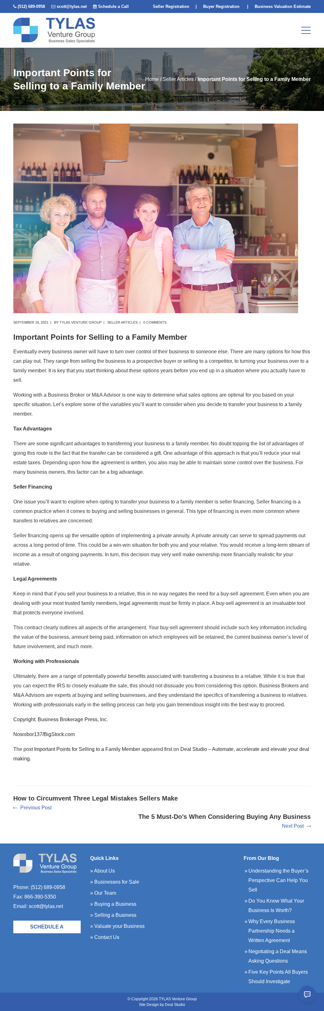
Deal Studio (175, 1004)
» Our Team (103, 893)
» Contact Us (104, 937)
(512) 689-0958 (31, 6)
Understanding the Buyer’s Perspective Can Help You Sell (278, 880)
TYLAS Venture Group (80, 322)
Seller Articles (178, 79)
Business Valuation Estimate (283, 6)
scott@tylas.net (72, 6)
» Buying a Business (113, 904)
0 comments (154, 322)
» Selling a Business (113, 915)
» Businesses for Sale (114, 882)
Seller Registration (171, 6)
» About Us (102, 871)
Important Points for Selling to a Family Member (87, 749)
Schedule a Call (113, 6)
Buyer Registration (221, 6)
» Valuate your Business (117, 926)
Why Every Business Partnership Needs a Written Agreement (271, 931)
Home (152, 79)
